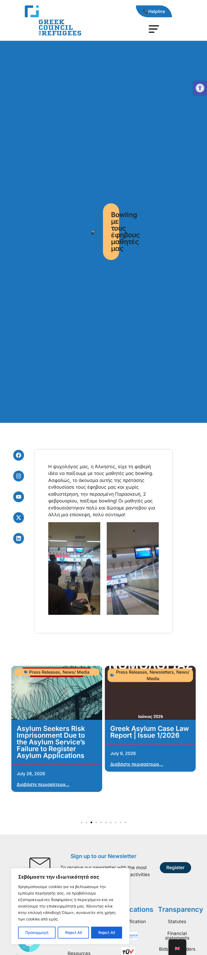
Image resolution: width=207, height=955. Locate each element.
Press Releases (131, 672)
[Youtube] (18, 496)
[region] (70, 906)
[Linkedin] (18, 538)
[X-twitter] (18, 517)
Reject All (73, 932)
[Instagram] (18, 476)
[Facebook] (18, 455)
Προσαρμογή (36, 932)
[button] (200, 88)
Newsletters (162, 672)
